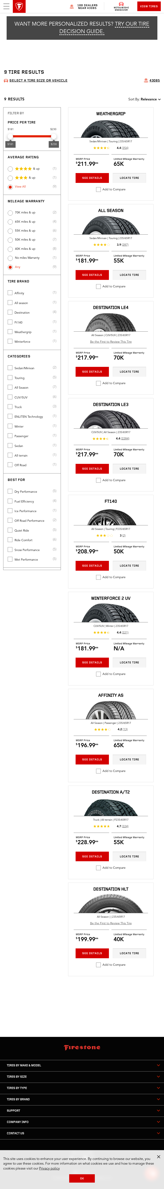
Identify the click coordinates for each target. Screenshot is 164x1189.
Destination (22, 312)
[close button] (159, 1157)
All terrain (21, 455)
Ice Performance (26, 511)
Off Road (20, 465)
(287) (125, 244)
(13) (125, 729)
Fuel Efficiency (24, 501)
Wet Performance (26, 559)
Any (17, 267)
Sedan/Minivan (24, 368)
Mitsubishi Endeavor (121, 9)
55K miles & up (25, 230)
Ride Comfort (23, 540)
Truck (18, 407)
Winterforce (22, 341)
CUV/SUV (21, 397)
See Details (92, 178)
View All (20, 186)
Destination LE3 (111, 405)
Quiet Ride (22, 530)
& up (36, 168)
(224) (125, 826)
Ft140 (18, 322)
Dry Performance (26, 491)
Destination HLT (110, 889)
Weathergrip (23, 332)
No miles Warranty (27, 257)
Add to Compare (114, 189)
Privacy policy (49, 1168)
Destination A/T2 (111, 792)
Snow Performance (27, 550)
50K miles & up (25, 239)
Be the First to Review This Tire (111, 341)
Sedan (19, 446)
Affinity (19, 293)
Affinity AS (110, 696)
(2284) (125, 438)
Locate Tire (129, 178)
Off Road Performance (29, 520)
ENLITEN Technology (29, 416)
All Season (21, 387)
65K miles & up (25, 221)
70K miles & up (25, 212)
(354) (125, 148)
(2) (124, 535)
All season (21, 303)
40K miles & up (25, 248)
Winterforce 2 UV (110, 599)
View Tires (149, 6)
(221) (125, 632)
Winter (19, 426)
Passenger (21, 436)
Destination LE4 (111, 308)
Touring (20, 378)
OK (82, 1178)
